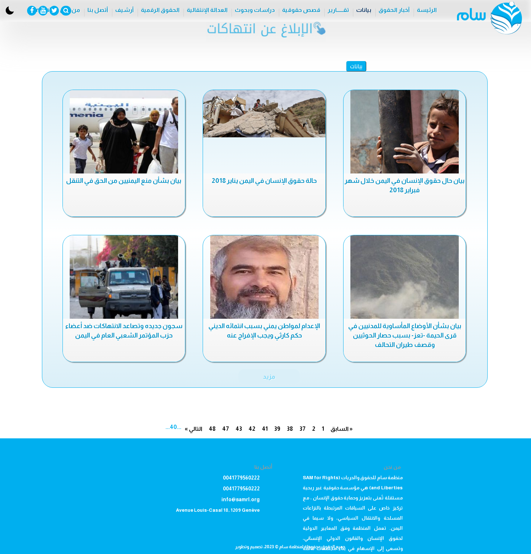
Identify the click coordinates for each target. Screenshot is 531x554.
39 (277, 429)
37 (302, 429)
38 (290, 429)
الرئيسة (427, 10)
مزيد (269, 376)
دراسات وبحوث (255, 10)
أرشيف (124, 10)
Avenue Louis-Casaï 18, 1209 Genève (218, 510)
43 (239, 429)
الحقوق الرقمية (160, 10)
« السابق (342, 429)
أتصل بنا (97, 10)
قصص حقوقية (301, 10)
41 (265, 429)
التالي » (193, 429)
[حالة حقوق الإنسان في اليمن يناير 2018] (264, 113)
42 (252, 429)
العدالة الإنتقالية (207, 10)
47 (225, 429)
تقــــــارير (338, 10)
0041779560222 (241, 478)
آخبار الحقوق (394, 10)
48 (212, 429)
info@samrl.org (240, 499)
